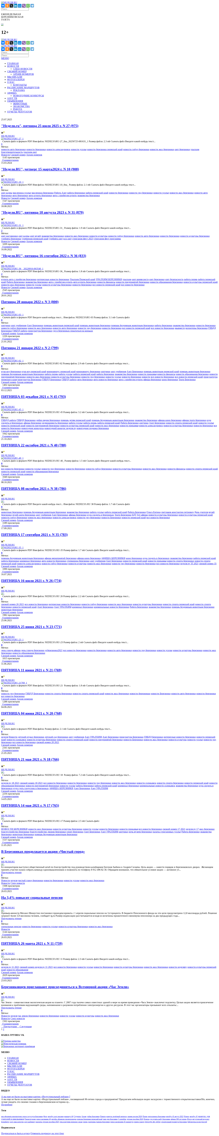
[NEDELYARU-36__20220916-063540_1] (22, 268)
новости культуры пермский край (200, 282)
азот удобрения (18, 325)
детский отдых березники (31, 737)
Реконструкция (30, 1119)
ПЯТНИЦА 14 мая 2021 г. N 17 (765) (30, 805)
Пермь (145, 1116)
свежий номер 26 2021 (12, 604)
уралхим (127, 279)
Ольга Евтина (153, 512)
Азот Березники (35, 325)
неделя (4, 737)
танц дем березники (110, 1119)
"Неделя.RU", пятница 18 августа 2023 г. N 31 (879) (42, 212)
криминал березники (30, 561)
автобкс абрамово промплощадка (63, 1119)
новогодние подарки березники (93, 428)
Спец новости (18, 883)
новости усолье (79, 149)
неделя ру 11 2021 (10, 967)
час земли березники (28, 1016)
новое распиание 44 (43, 1119)
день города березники (32, 650)
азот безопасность (174, 279)
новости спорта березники (180, 561)
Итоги (189, 1119)
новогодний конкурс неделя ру (60, 428)
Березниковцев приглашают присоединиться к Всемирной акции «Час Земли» (65, 987)
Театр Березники (187, 379)
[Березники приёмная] (18, 1046)
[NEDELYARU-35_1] (12, 547)
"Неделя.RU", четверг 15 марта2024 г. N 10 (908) (40, 169)
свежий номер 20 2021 (47, 742)
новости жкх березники (162, 149)
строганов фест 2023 (82, 238)
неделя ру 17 (192, 829)
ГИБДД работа (20, 331)
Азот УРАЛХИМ (62, 607)
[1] (3, 726)
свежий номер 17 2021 (174, 829)
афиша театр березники (194, 420)
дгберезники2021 (54, 650)
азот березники (182, 149)
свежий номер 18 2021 (31, 783)
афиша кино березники (170, 420)
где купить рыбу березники (160, 1119)
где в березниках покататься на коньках (73, 331)
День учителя (201, 512)
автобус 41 (194, 1116)
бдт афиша (142, 515)
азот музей (35, 236)
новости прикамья (147, 374)
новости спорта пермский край (182, 423)
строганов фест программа (107, 238)
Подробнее (6, 1104)
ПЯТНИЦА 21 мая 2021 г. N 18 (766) (30, 759)
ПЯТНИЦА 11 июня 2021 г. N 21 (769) (31, 670)
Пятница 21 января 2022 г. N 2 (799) (30, 348)
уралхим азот (30, 152)
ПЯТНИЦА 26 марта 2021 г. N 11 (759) (31, 943)
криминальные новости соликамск (157, 785)
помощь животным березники (95, 325)
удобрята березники (11, 238)
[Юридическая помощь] (13, 1043)
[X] (11, 5)
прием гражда (139, 1122)
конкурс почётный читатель (116, 1116)
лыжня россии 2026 (134, 1116)
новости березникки (140, 693)
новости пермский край (13, 425)
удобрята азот (56, 238)
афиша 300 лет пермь (179, 1119)
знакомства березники (88, 195)
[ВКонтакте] (3, 5)
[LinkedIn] (15, 5)
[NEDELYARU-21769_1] (14, 683)
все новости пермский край (106, 284)
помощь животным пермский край (61, 325)
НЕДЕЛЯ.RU (8, 136)
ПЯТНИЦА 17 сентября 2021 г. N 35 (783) (34, 535)
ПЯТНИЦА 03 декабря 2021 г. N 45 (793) (33, 397)
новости (146, 377)
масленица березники (43, 193)
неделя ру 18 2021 (10, 783)
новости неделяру (178, 967)
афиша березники (152, 379)
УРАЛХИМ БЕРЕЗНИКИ (109, 279)
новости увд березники (141, 193)
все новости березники (133, 284)
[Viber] (24, 5)
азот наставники (9, 236)
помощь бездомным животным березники (132, 325)
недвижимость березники (55, 423)
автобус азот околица (56, 1116)
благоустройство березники (15, 831)
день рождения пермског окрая (71, 1122)
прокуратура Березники (40, 331)
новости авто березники (13, 149)
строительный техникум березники (174, 1122)
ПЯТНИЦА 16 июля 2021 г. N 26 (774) (31, 581)
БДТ (134, 515)
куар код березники (11, 371)
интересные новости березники (53, 279)
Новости (5, 155)
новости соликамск (16, 739)
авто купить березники (40, 195)
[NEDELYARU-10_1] (12, 182)
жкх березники (207, 829)
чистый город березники (30, 880)
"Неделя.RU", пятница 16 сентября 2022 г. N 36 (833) (43, 256)
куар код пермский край (34, 371)
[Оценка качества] (11, 1041)
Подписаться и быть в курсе (15, 1133)
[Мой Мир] (19, 5)
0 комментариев (10, 160)
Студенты (77, 1116)
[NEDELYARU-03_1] (12, 314)
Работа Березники (16, 282)
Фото (45, 1116)
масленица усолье (22, 193)
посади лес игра (152, 1121)
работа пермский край (97, 193)
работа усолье (66, 374)
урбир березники (93, 1116)
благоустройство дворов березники (48, 831)
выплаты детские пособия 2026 (47, 1122)
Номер (186, 1116)
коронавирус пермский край (61, 371)
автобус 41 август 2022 (174, 1116)
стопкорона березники (78, 561)
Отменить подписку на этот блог (47, 1133)
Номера (146, 1119)
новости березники (36, 149)
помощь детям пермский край (76, 420)
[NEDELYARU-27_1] (12, 138)
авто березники (20, 195)
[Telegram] (32, 5)
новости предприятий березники (132, 282)
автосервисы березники (157, 1116)
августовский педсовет (200, 1119)
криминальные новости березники (111, 607)
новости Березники (111, 517)
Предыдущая (10, 1026)
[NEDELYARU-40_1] (12, 458)
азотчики (5, 325)
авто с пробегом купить (65, 195)
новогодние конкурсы (32, 428)
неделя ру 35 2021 (189, 563)
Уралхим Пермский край (82, 279)
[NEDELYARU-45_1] (12, 409)
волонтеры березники (196, 328)
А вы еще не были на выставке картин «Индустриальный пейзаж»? (35, 1096)
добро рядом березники (48, 420)
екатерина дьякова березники (99, 1122)
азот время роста (140, 279)
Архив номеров (34, 155)
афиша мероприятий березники (61, 558)
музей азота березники (23, 515)
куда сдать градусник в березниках (31, 788)
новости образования (17, 969)
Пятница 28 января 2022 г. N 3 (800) (30, 302)
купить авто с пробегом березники (18, 279)
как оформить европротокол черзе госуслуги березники (22, 1116)
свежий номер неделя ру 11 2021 (36, 967)
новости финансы (106, 282)
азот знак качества (17, 1122)
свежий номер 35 (207, 563)
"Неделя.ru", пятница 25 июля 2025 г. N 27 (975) (39, 126)
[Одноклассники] (7, 5)
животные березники (12, 512)
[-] (2, 501)
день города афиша (11, 650)
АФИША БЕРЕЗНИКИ (113, 558)
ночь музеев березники (140, 831)
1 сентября (122, 1119)
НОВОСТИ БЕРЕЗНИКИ (14, 829)
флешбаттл (5, 1122)
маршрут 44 (68, 1116)
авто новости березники (105, 379)
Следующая (26, 1026)
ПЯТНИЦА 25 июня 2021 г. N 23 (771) (31, 627)
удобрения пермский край (35, 238)
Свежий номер (18, 155)
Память (103, 1116)
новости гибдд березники (136, 149)
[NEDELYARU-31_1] (12, 225)
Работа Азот (60, 193)
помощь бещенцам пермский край (89, 1119)
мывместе (180, 328)
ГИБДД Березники (51, 379)
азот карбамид (29, 1122)
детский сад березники (56, 737)
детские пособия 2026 (135, 1119)
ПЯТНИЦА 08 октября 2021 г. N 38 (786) (33, 488)
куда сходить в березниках (100, 515)
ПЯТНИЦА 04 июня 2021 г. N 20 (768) (31, 713)
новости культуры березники (195, 236)
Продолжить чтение (11, 872)
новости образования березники (166, 282)
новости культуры (98, 236)
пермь (85, 1122)
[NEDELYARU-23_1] (12, 639)
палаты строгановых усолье (167, 831)
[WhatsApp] (28, 5)
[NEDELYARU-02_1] (12, 360)
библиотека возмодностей (197, 1122)
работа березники (76, 193)
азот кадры (6, 193)
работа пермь (190, 279)
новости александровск (58, 149)
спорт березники (74, 831)
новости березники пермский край (105, 149)
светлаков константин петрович (177, 512)
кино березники (170, 379)
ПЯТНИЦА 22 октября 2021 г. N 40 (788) (33, 445)
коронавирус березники (88, 371)
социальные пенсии (11, 926)
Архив (83, 1116)
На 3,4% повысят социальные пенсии (32, 897)
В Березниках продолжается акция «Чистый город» (43, 851)
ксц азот (67, 238)
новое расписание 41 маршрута (121, 1122)
